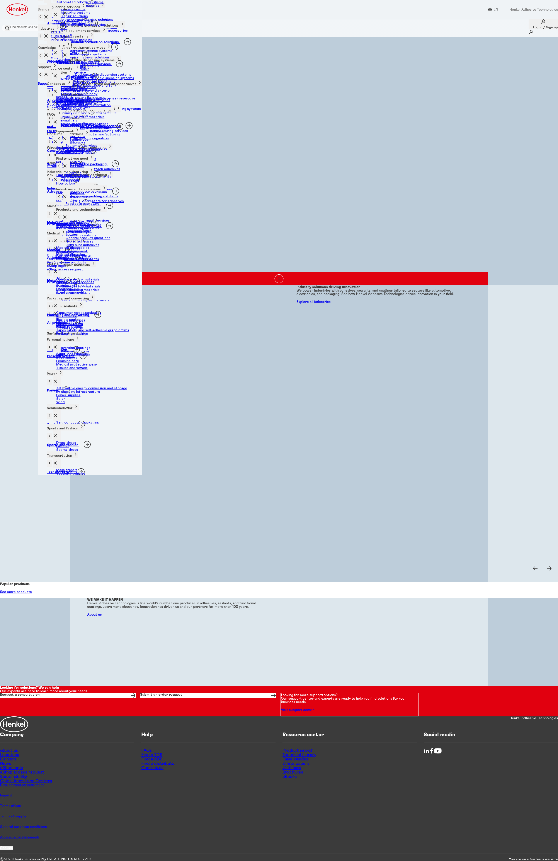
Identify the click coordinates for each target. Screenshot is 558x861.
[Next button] (549, 568)
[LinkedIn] (426, 750)
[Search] (7, 28)
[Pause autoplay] (279, 279)
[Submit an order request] (208, 695)
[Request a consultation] (68, 695)
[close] (57, 14)
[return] (49, 155)
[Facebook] (431, 750)
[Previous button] (535, 568)
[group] (279, 161)
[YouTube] (438, 750)
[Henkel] (14, 724)
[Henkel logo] (18, 9)
